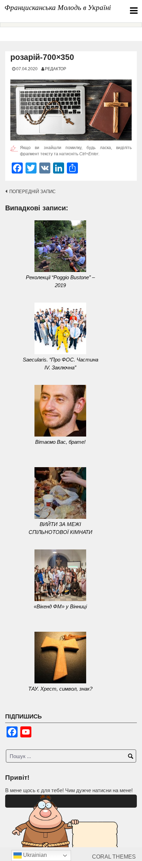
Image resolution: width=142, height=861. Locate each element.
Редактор (55, 68)
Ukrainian (34, 855)
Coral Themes (114, 857)
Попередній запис (32, 191)
